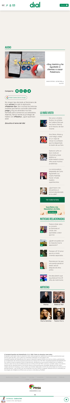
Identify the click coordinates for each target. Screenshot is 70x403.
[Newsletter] (13, 5)
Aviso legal (31, 377)
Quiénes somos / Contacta (12, 377)
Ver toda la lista (52, 200)
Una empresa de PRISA (35, 386)
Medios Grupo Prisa (35, 391)
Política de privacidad (51, 377)
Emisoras (24, 377)
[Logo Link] (35, 4)
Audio (8, 47)
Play (66, 399)
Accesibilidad (40, 377)
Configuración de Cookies (38, 379)
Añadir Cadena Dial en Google (17, 97)
